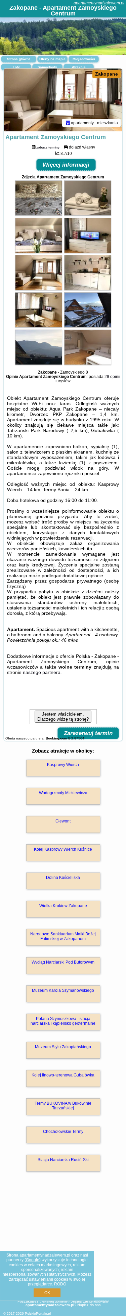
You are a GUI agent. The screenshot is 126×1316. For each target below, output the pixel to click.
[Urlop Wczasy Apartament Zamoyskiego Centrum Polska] (38, 214)
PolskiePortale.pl (38, 1313)
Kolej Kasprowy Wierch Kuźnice (63, 849)
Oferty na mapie (52, 59)
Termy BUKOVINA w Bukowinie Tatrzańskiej (63, 1105)
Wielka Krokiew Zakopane (63, 905)
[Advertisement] (63, 1244)
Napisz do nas (89, 1305)
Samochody (47, 67)
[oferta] (68, 122)
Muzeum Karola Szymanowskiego (63, 990)
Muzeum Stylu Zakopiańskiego (63, 1047)
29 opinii (112, 376)
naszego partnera (41, 672)
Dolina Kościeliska (63, 877)
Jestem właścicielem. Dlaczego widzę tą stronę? (63, 717)
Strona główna (19, 59)
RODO (60, 1284)
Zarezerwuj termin (88, 733)
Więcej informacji (66, 165)
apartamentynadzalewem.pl (99, 3)
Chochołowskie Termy (63, 1131)
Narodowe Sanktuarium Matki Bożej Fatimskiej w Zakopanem (63, 936)
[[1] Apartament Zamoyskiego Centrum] (63, 100)
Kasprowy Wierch (63, 764)
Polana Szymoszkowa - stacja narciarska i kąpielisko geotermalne (63, 1021)
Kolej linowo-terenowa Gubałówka (63, 1075)
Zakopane (106, 74)
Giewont (63, 821)
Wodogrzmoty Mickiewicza (63, 793)
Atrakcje (79, 67)
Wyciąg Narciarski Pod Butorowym (63, 962)
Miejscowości (84, 59)
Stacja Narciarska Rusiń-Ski (63, 1159)
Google (32, 1260)
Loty (16, 67)
